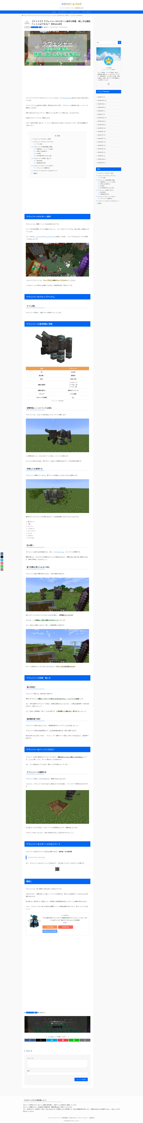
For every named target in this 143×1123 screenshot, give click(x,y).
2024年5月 (102, 142)
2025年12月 (102, 100)
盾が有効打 (39, 160)
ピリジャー (39, 236)
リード (30, 759)
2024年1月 (101, 155)
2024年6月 (102, 138)
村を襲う (39, 153)
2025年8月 (101, 111)
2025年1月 (101, 114)
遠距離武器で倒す (41, 163)
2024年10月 (102, 124)
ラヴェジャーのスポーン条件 (42, 139)
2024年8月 (102, 131)
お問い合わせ (72, 1117)
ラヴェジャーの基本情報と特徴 (43, 146)
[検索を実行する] (119, 42)
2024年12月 (102, 117)
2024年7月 (102, 135)
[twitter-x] (108, 84)
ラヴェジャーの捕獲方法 (43, 168)
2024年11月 (102, 121)
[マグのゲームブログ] (71, 4)
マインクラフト (35, 27)
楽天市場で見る (65, 927)
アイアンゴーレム (65, 98)
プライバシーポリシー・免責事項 (86, 1117)
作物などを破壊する (42, 151)
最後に (36, 173)
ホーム (51, 1117)
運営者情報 (65, 1117)
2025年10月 (102, 107)
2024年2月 (102, 152)
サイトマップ (57, 1117)
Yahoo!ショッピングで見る (50, 931)
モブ (40, 27)
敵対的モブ (46, 27)
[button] (29, 1040)
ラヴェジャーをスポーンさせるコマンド (46, 170)
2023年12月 (102, 159)
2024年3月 (102, 148)
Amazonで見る (50, 927)
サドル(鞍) (39, 144)
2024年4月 (102, 145)
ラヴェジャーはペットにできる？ (44, 165)
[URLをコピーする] (85, 1040)
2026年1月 (101, 97)
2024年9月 (102, 128)
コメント (30, 1058)
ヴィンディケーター (50, 236)
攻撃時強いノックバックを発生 (45, 149)
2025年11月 (102, 104)
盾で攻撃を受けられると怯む (44, 155)
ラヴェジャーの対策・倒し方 (42, 158)
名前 (28, 1070)
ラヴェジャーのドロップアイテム (44, 141)
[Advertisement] (57, 82)
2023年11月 (102, 162)
